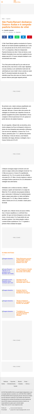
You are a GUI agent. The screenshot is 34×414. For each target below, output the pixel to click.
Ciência (27, 383)
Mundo (20, 381)
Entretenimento (11, 383)
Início (3, 18)
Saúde (15, 386)
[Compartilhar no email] (29, 37)
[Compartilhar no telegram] (23, 37)
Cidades (20, 383)
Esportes (8, 18)
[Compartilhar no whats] (17, 37)
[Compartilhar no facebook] (4, 37)
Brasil (25, 381)
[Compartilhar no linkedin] (10, 37)
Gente (3, 383)
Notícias (6, 381)
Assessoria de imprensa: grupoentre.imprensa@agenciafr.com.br (20, 408)
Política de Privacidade (4, 408)
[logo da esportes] (17, 2)
